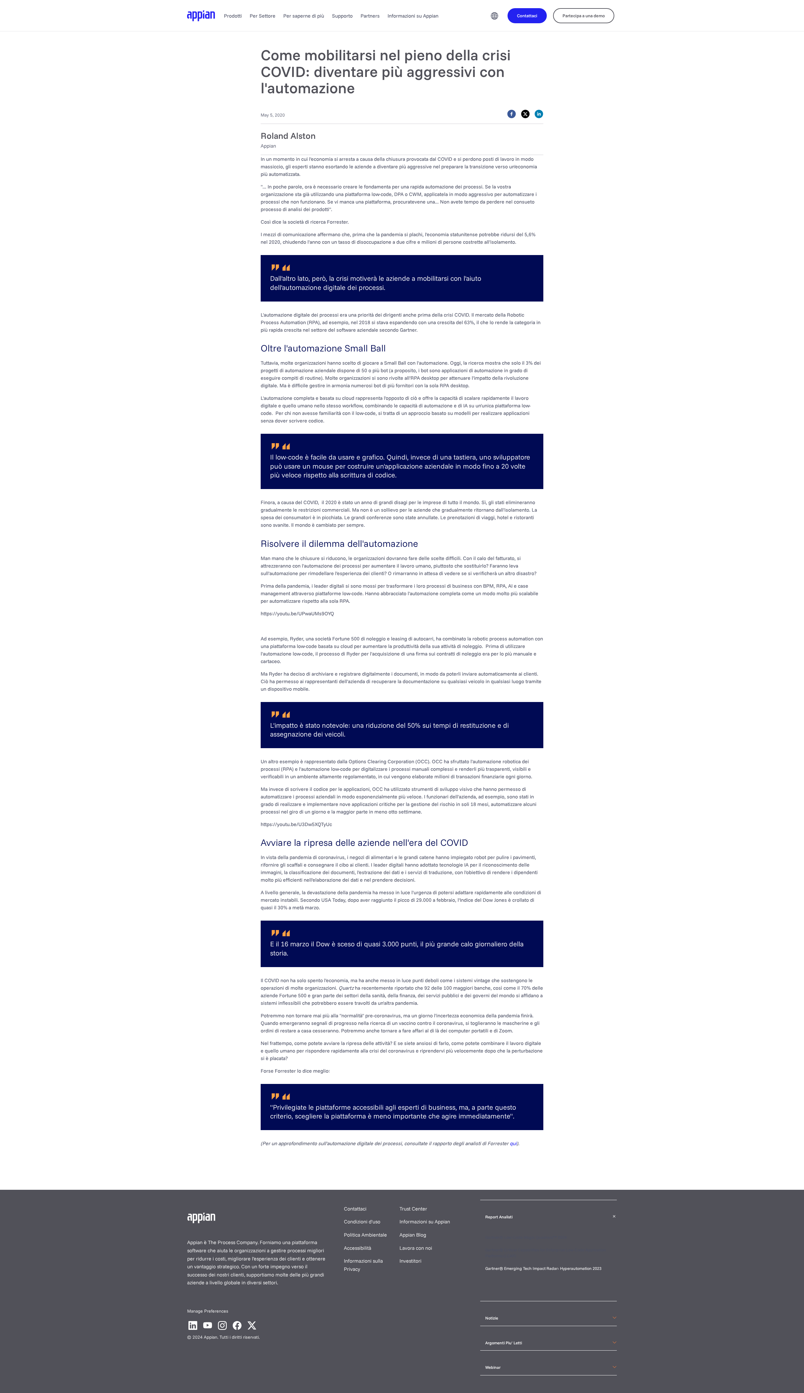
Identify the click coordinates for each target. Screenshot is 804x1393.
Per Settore (262, 16)
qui (513, 1143)
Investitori (410, 1261)
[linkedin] (539, 114)
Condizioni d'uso (362, 1221)
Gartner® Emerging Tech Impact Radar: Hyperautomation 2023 (543, 1268)
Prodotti (233, 16)
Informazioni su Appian (413, 16)
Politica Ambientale (365, 1235)
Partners (370, 16)
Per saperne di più (303, 16)
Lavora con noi (415, 1248)
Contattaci (355, 1208)
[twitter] (525, 114)
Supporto (342, 16)
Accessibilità (357, 1248)
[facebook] (511, 114)
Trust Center (413, 1208)
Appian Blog (412, 1235)
